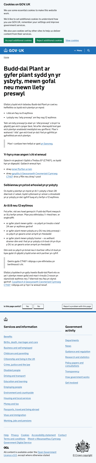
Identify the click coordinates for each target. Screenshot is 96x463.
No (40, 306)
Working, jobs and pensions (18, 420)
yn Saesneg (46, 143)
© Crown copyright (82, 455)
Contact (62, 435)
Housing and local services (17, 398)
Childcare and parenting (16, 353)
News (68, 345)
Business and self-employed (18, 347)
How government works (77, 377)
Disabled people (12, 370)
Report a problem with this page (77, 306)
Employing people (13, 387)
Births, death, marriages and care (21, 342)
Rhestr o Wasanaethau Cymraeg (44, 438)
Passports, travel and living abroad (21, 409)
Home (6, 57)
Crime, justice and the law (17, 364)
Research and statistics (77, 357)
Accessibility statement (44, 435)
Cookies (25, 435)
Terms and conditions (14, 438)
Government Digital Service (18, 442)
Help (6, 435)
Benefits (8, 336)
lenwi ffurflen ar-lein (22, 169)
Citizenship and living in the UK (19, 359)
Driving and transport (15, 375)
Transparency (72, 371)
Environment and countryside (19, 392)
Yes (29, 306)
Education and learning (15, 381)
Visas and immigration (15, 415)
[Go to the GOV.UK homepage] (14, 50)
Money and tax (11, 403)
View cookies (72, 40)
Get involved (71, 382)
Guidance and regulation (77, 351)
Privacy (15, 435)
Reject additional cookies (49, 40)
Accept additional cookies (18, 40)
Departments (72, 340)
